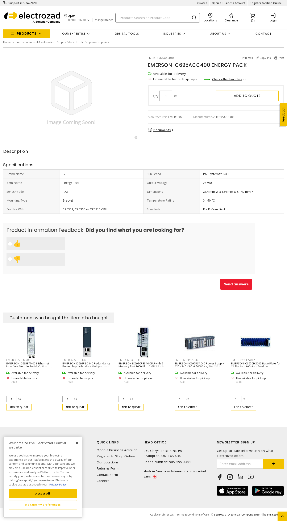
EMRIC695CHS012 (243, 360)
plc (81, 42)
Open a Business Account (229, 3)
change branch (104, 20)
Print (281, 58)
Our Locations (107, 462)
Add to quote (247, 95)
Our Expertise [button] (74, 34)
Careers (103, 481)
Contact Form (107, 475)
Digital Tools (127, 34)
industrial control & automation (36, 42)
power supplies (99, 42)
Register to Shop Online (266, 3)
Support (13, 3)
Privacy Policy (58, 484)
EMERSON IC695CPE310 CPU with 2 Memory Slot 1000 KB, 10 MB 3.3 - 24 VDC (141, 366)
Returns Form (107, 468)
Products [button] (27, 33)
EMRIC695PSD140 (74, 360)
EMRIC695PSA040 (187, 360)
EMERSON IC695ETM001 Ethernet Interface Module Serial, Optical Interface (27, 366)
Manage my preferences (43, 504)
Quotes (202, 3)
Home (7, 42)
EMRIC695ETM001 (18, 360)
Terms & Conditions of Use (193, 514)
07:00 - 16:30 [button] (77, 20)
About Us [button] (218, 34)
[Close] (77, 443)
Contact (263, 34)
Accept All (42, 493)
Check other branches (227, 79)
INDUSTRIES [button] (172, 34)
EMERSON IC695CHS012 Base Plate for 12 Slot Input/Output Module (256, 364)
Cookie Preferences (162, 514)
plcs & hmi (67, 42)
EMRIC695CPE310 (130, 360)
